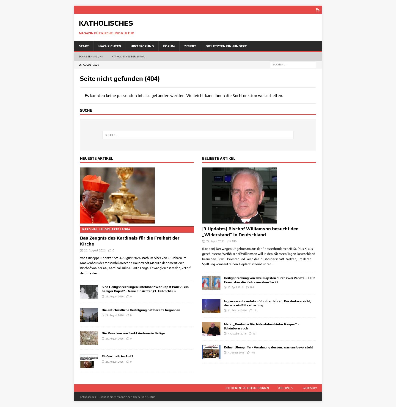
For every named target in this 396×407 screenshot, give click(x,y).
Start (84, 46)
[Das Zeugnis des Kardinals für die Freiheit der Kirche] (137, 195)
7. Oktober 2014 (237, 333)
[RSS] (318, 10)
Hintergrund (142, 46)
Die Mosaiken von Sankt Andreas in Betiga (133, 333)
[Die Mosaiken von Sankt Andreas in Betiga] (89, 338)
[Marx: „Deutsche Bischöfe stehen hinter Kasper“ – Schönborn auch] (211, 329)
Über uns (284, 388)
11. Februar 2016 (237, 310)
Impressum (310, 388)
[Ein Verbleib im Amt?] (89, 361)
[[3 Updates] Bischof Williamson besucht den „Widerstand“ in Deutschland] (259, 195)
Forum (169, 46)
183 (252, 287)
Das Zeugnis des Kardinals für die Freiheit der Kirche (129, 237)
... (99, 273)
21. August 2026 (114, 338)
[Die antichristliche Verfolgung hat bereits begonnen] (89, 315)
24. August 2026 (114, 315)
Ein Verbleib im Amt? (117, 356)
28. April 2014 (235, 287)
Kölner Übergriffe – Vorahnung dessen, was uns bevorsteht (268, 347)
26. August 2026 (94, 250)
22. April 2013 (215, 241)
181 (255, 310)
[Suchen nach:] (293, 64)
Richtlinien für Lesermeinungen (247, 388)
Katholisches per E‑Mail (128, 56)
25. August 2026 (114, 296)
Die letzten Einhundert (226, 46)
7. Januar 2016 (236, 352)
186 (234, 241)
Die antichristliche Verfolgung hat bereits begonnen (141, 310)
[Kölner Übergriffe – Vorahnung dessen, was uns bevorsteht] (211, 352)
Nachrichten (109, 46)
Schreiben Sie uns (91, 56)
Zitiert (190, 46)
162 (253, 352)
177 (255, 333)
